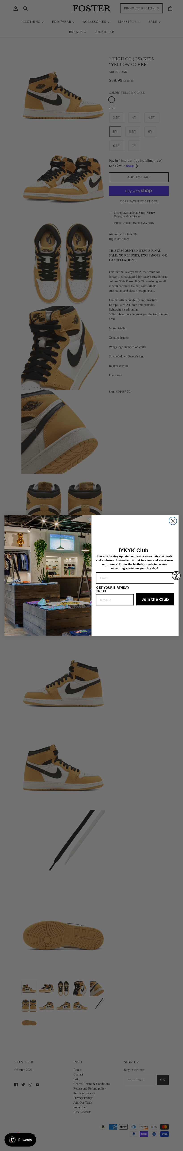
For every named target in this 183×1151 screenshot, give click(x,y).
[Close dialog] (173, 521)
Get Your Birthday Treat (112, 589)
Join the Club (155, 599)
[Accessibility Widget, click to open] (176, 575)
